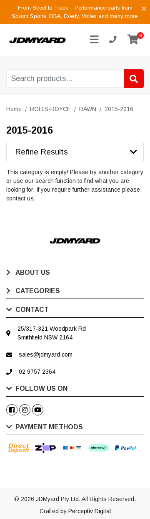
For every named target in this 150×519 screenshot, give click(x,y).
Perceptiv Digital (89, 511)
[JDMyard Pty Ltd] (37, 39)
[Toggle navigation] (94, 40)
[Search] (134, 78)
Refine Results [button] (41, 151)
